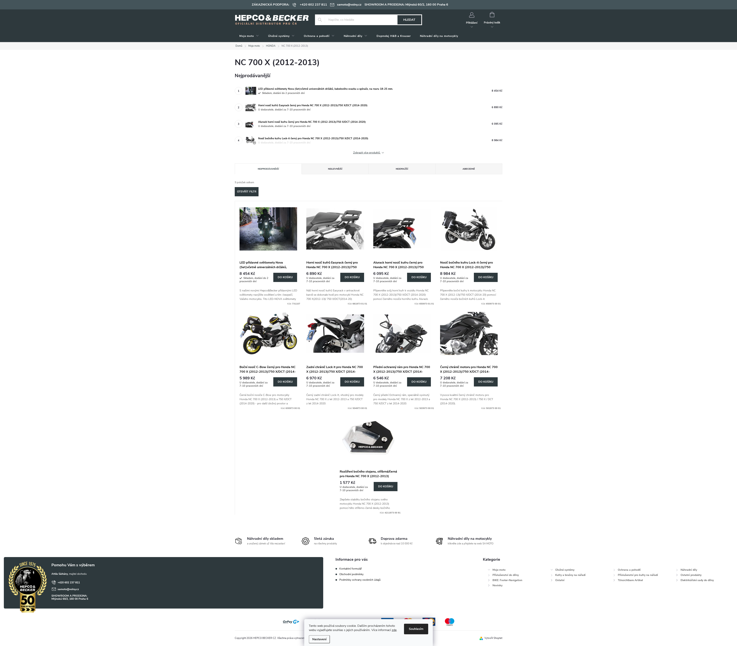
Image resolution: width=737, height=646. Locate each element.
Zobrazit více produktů (367, 152)
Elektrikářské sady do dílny (697, 580)
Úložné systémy (564, 570)
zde (394, 630)
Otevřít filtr (246, 191)
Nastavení (319, 639)
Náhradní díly (689, 570)
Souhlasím (416, 629)
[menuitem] (249, 36)
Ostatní (559, 580)
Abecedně (469, 168)
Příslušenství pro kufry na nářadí (638, 575)
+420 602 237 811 (69, 582)
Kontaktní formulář (350, 569)
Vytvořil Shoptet (493, 638)
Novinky (497, 585)
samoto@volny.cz (68, 589)
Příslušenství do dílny (505, 575)
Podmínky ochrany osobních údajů (360, 580)
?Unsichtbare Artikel (630, 580)
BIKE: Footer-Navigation (507, 580)
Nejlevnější (335, 168)
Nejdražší (402, 168)
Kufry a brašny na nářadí (570, 575)
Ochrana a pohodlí (629, 570)
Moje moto (499, 570)
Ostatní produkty (691, 575)
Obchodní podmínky (351, 574)
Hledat (409, 20)
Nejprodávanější (268, 168)
